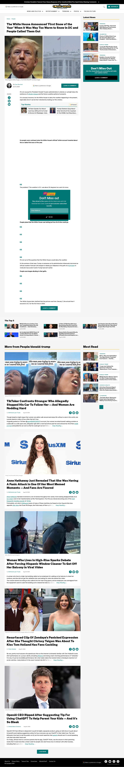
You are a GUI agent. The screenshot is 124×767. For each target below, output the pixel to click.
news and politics (34, 11)
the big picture (90, 11)
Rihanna (40, 656)
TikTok (28, 501)
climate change (33, 94)
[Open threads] (114, 761)
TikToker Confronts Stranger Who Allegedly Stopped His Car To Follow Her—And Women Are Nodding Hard (40, 404)
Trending (65, 11)
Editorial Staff (43, 761)
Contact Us (52, 761)
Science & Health (105, 385)
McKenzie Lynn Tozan (14, 412)
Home (8, 19)
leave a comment (69, 85)
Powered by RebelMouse (113, 764)
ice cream (10, 499)
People (76, 11)
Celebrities (103, 34)
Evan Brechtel (19, 84)
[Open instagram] (118, 761)
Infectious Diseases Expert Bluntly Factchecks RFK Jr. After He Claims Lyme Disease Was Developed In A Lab (108, 389)
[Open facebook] (106, 761)
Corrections (34, 761)
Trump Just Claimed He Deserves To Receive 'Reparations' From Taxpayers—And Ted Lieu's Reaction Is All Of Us (109, 369)
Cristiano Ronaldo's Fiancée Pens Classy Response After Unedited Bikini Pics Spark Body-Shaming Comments (60, 2)
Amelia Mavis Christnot (14, 726)
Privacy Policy (15, 761)
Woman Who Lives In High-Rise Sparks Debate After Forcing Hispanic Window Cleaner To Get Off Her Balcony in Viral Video (42, 563)
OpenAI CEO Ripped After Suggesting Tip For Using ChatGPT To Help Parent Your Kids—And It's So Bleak (42, 718)
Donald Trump (104, 44)
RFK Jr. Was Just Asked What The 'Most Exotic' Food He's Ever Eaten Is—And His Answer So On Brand (108, 358)
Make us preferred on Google (15, 6)
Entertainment (51, 11)
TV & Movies (103, 395)
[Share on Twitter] (9, 101)
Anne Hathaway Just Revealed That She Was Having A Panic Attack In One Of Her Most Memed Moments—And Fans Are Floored (42, 484)
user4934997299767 (33, 421)
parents (55, 735)
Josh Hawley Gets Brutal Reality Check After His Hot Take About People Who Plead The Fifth (107, 325)
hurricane (71, 265)
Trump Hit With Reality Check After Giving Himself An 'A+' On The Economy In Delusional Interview (109, 49)
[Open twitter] (110, 761)
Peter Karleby (12, 649)
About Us (7, 761)
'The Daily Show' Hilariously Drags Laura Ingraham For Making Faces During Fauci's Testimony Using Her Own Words (108, 400)
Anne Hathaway (12, 497)
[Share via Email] (9, 104)
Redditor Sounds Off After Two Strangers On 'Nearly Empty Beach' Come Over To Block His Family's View (108, 59)
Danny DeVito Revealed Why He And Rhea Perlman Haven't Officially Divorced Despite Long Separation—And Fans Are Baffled (68, 335)
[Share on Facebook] (9, 97)
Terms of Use (25, 761)
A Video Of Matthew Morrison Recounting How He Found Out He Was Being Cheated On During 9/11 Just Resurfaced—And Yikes (69, 326)
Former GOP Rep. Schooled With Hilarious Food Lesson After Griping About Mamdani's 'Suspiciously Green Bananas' (108, 28)
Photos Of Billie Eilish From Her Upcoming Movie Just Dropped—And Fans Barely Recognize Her (108, 38)
